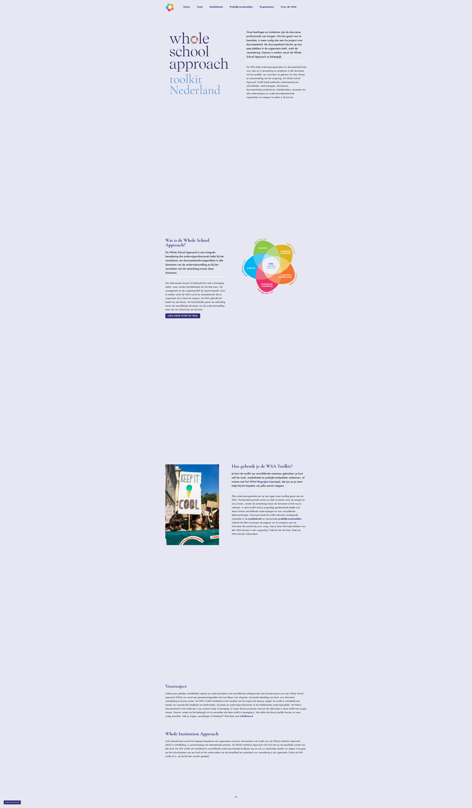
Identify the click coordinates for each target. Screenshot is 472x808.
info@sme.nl (246, 716)
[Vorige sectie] (236, 797)
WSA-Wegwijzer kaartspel (265, 482)
